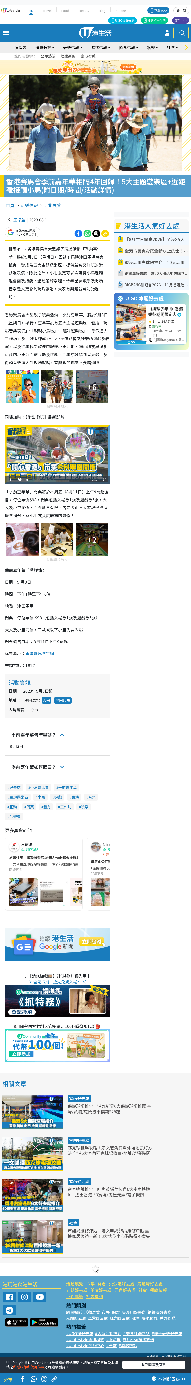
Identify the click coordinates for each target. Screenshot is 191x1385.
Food (65, 10)
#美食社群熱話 (136, 1333)
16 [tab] (104, 73)
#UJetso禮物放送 (138, 1339)
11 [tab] (104, 67)
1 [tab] (84, 61)
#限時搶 (113, 1339)
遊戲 (58, 797)
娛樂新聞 (68, 56)
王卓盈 (19, 220)
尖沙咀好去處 (121, 1284)
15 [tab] (99, 73)
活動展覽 (52, 205)
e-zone (120, 10)
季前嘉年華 (67, 787)
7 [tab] (84, 67)
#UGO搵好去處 (79, 1333)
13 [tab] (89, 73)
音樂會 (15, 816)
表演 (75, 797)
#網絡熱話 (128, 1345)
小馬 (41, 797)
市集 (90, 1284)
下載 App (160, 10)
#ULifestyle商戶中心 (85, 1345)
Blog (102, 10)
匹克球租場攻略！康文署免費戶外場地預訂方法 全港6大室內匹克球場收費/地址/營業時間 (110, 1150)
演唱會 (20, 47)
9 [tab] (94, 67)
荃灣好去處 (100, 1290)
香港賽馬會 (39, 787)
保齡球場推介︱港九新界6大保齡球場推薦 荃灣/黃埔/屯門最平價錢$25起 (109, 1109)
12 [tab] (109, 67)
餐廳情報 (158, 1290)
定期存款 (88, 56)
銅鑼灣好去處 (150, 1284)
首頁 (10, 205)
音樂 (92, 797)
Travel (47, 10)
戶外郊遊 (74, 1296)
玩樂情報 (29, 205)
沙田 (46, 700)
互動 (13, 806)
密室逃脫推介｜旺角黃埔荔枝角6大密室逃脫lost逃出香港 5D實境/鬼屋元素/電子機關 (109, 1192)
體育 (47, 806)
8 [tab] (89, 67)
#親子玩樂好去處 (167, 1333)
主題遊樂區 (18, 797)
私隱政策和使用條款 (29, 1366)
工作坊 (65, 806)
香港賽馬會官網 (39, 653)
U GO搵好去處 (124, 20)
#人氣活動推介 (108, 1333)
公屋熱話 (48, 56)
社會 (73, 1223)
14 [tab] (94, 73)
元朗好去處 (76, 1290)
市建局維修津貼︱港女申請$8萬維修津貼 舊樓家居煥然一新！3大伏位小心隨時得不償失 (109, 1233)
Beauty (84, 10)
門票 (30, 806)
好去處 (15, 787)
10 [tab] (99, 67)
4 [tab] (99, 61)
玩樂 (84, 806)
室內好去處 (79, 1098)
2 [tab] (89, 61)
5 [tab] (104, 61)
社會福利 (94, 1296)
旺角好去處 (125, 1290)
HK (31, 10)
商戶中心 (181, 20)
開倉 (101, 1284)
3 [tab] (94, 61)
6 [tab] (109, 61)
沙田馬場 (62, 700)
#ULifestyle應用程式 (85, 1339)
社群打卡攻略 (157, 20)
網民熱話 (74, 1312)
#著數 (111, 1345)
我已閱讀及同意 (153, 1364)
